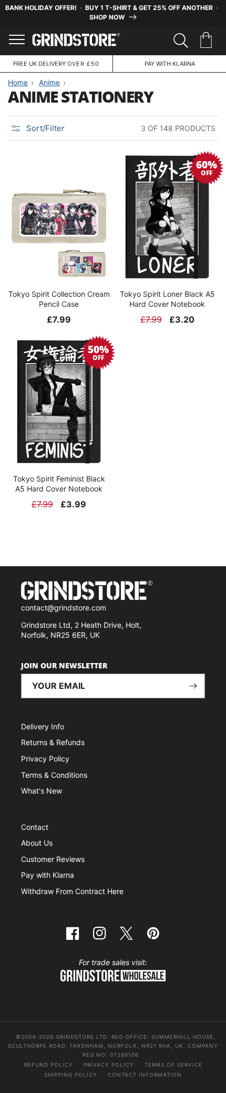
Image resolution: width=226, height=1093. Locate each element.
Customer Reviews (53, 859)
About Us (37, 842)
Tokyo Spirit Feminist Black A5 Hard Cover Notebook (59, 483)
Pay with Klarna (47, 874)
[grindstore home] (113, 591)
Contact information (145, 1074)
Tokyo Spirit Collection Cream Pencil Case (59, 298)
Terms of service (173, 1064)
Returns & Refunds (53, 742)
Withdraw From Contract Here (72, 891)
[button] (208, 40)
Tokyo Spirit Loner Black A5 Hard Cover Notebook (167, 298)
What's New (41, 790)
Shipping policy (70, 1074)
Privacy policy (109, 1064)
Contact (34, 827)
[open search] (180, 40)
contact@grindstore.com (63, 607)
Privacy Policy (45, 758)
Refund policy (48, 1064)
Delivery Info (42, 726)
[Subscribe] (192, 686)
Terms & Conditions (54, 774)
